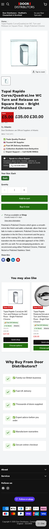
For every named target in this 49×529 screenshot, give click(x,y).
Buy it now (24, 207)
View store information (12, 221)
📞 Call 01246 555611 (18, 165)
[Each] (5, 180)
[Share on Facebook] (3, 260)
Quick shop (15, 340)
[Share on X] (8, 260)
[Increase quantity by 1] (24, 190)
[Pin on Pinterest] (18, 260)
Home (4, 21)
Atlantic (6, 328)
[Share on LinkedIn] (13, 260)
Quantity (4, 185)
